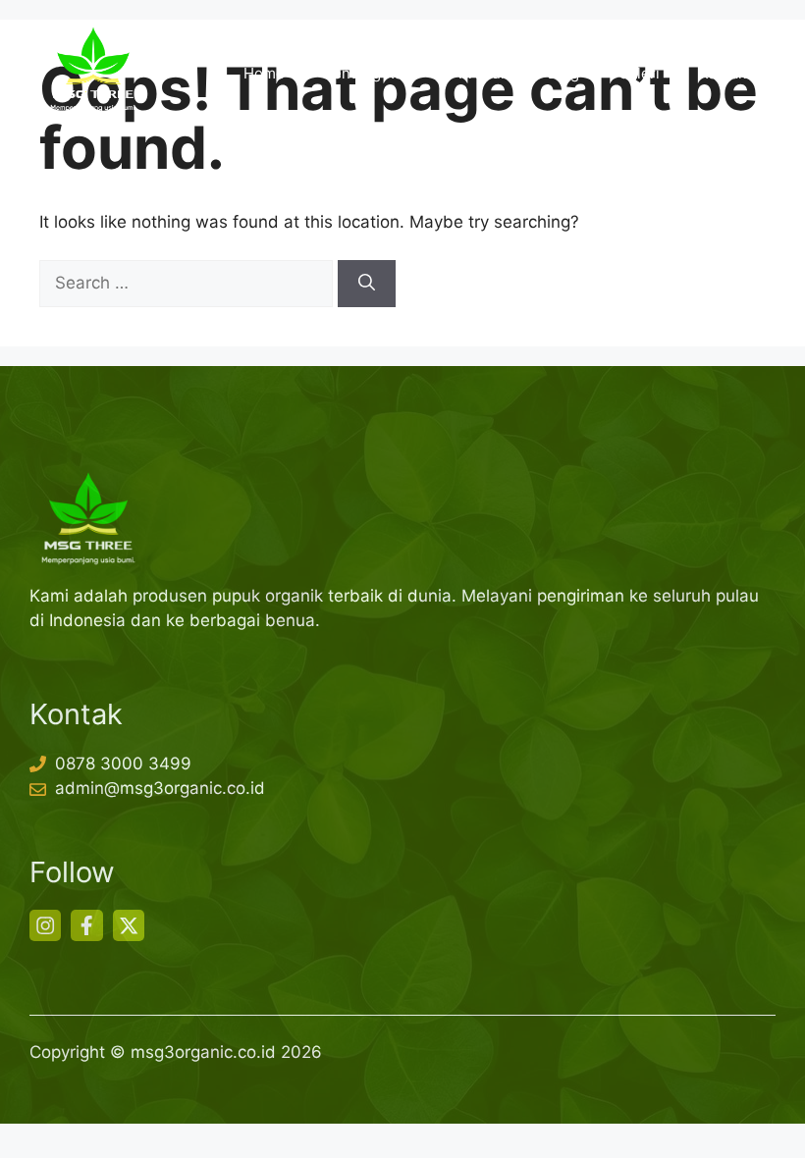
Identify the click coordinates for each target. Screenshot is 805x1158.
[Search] (367, 283)
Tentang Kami (371, 73)
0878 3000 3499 (123, 763)
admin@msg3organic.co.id (160, 788)
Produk (483, 73)
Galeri (639, 73)
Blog (563, 73)
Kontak (722, 73)
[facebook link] (86, 925)
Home (264, 73)
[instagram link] (45, 925)
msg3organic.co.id (203, 1052)
